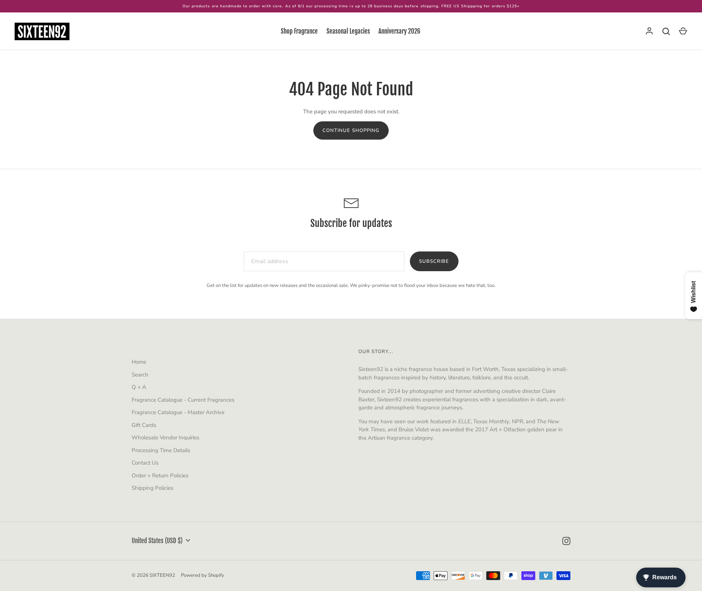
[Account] (649, 31)
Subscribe (434, 261)
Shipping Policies (152, 488)
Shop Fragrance (299, 31)
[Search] (666, 31)
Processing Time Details (161, 450)
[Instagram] (566, 541)
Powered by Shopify (202, 575)
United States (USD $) (157, 541)
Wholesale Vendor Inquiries (165, 437)
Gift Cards (144, 425)
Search (140, 374)
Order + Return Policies (160, 475)
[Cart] (683, 31)
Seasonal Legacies (348, 31)
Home (139, 361)
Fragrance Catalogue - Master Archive (178, 412)
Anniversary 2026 (399, 31)
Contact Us (145, 462)
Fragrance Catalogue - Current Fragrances (183, 400)
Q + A (139, 387)
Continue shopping (351, 130)
